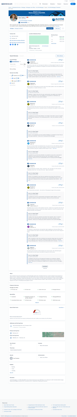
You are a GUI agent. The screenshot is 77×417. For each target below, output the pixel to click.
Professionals (45, 3)
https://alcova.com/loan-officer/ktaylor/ (18, 40)
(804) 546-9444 (14, 36)
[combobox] (23, 4)
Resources (66, 3)
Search (10, 7)
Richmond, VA (15, 333)
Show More (57, 26)
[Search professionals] (40, 3)
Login (67, 0)
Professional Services (16, 7)
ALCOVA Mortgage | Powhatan (54, 7)
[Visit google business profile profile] (17, 44)
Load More (45, 266)
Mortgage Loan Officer (30, 7)
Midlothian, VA (15, 337)
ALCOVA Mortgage (39, 7)
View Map (53, 334)
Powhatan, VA (14, 38)
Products (59, 3)
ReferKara (58, 28)
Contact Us (73, 0)
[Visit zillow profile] (10, 44)
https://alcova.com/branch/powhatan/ (18, 42)
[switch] (24, 64)
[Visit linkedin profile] (15, 44)
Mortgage (23, 7)
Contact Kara (49, 28)
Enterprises (52, 3)
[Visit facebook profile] (13, 44)
